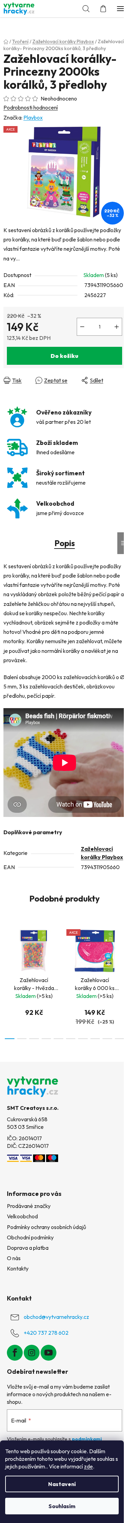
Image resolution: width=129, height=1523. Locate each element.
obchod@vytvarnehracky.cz (56, 1316)
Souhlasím (62, 1506)
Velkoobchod (22, 1216)
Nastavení (62, 1484)
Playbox (33, 117)
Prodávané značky (29, 1205)
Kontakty (18, 1268)
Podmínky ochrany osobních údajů (46, 1227)
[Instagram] (32, 1353)
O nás (14, 1258)
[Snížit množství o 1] (82, 326)
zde (88, 1466)
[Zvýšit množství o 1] (116, 326)
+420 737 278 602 (46, 1332)
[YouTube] (48, 1353)
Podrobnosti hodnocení (30, 107)
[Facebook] (15, 1353)
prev (7, 950)
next (121, 950)
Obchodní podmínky (30, 1237)
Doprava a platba (28, 1247)
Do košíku (64, 355)
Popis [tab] (64, 543)
